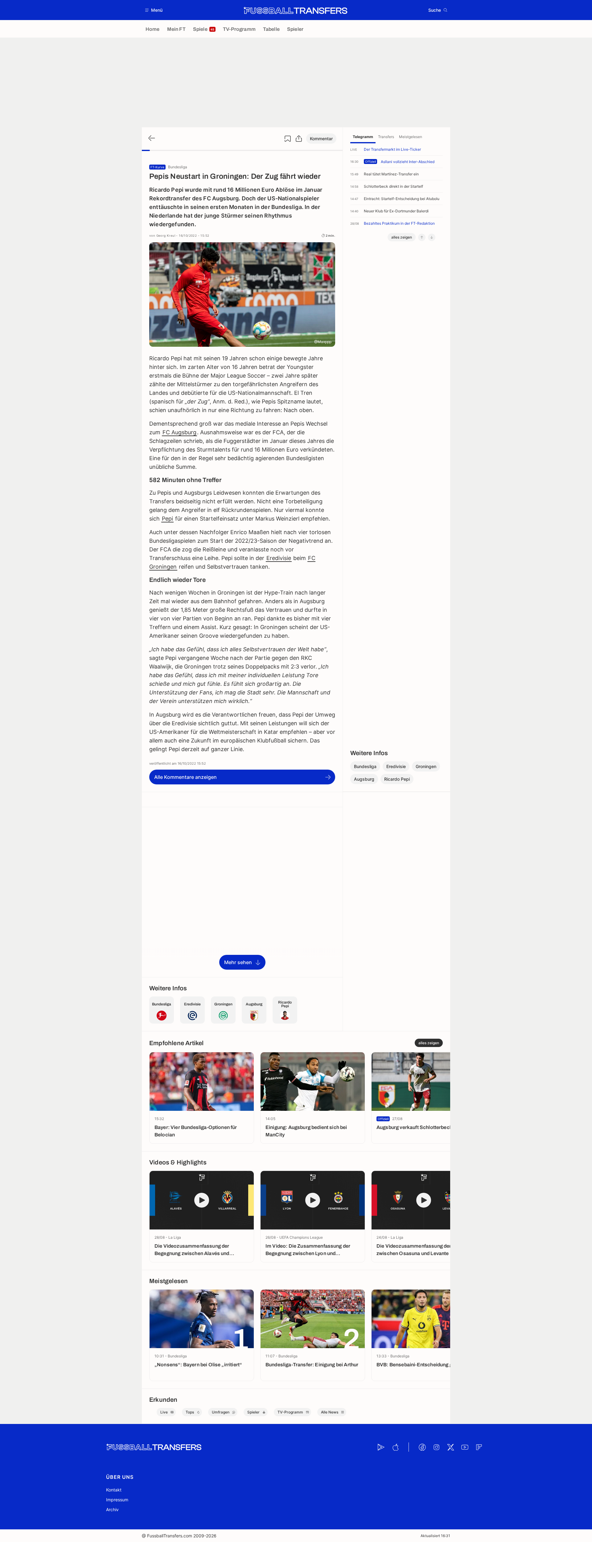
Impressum (117, 1499)
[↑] (422, 237)
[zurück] (151, 138)
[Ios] (395, 1447)
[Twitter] (450, 1447)
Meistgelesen (410, 136)
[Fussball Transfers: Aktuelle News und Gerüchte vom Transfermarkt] (295, 10)
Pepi (167, 518)
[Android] (381, 1447)
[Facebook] (422, 1447)
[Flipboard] (478, 1447)
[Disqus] (242, 892)
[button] (154, 10)
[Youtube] (464, 1447)
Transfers (386, 136)
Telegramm (363, 136)
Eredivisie (278, 558)
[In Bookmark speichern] (287, 138)
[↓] (431, 237)
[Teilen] (298, 138)
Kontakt (113, 1489)
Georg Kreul (165, 235)
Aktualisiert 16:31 (435, 1535)
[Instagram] (436, 1447)
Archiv (112, 1509)
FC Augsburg (179, 432)
